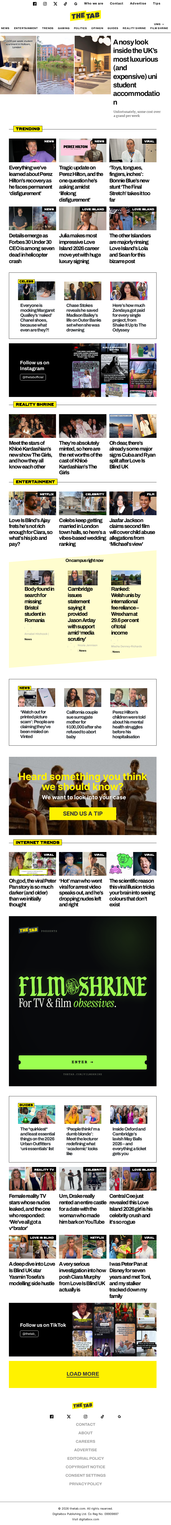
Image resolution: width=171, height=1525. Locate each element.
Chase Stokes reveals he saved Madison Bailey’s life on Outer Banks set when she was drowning (83, 317)
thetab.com (77, 1508)
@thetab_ (29, 1333)
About (85, 1433)
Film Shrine (159, 28)
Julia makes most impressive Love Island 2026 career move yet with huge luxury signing (79, 248)
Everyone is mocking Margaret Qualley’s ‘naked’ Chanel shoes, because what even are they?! (37, 317)
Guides (113, 28)
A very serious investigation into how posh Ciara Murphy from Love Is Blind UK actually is (82, 1277)
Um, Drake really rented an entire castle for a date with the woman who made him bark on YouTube (82, 1209)
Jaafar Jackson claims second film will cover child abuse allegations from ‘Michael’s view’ (132, 532)
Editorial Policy (85, 1458)
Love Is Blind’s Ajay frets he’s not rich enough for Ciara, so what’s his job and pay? (30, 532)
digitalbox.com (89, 1519)
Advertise (138, 3)
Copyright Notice (85, 1467)
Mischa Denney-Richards (126, 646)
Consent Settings (85, 1475)
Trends (48, 28)
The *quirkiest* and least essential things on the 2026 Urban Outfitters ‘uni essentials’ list (37, 1138)
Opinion (97, 28)
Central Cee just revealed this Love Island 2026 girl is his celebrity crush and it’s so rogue (131, 1209)
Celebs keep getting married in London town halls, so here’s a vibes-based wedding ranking (82, 532)
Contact (116, 3)
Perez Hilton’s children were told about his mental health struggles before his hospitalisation (128, 724)
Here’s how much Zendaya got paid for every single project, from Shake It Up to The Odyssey (129, 317)
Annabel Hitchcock (35, 633)
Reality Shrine (134, 28)
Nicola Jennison (88, 645)
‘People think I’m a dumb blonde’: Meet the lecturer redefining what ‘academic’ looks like (83, 1141)
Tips (157, 3)
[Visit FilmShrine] (83, 1001)
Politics (80, 28)
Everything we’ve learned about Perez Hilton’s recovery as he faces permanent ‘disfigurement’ (30, 180)
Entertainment (26, 28)
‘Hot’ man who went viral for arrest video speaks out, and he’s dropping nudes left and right (81, 892)
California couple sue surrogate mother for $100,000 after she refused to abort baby (83, 724)
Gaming (63, 28)
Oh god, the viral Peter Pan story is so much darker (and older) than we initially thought (32, 892)
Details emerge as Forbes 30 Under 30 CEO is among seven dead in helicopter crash (31, 248)
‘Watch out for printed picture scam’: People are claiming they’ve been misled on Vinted (37, 724)
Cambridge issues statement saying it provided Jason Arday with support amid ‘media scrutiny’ (81, 614)
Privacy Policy (85, 1484)
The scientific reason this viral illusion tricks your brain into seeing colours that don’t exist (132, 892)
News (5, 28)
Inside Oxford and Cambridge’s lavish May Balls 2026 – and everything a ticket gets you (129, 1141)
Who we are (93, 3)
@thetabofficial (32, 377)
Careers (85, 1441)
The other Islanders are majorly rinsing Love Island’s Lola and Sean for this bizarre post (130, 248)
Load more (83, 1374)
